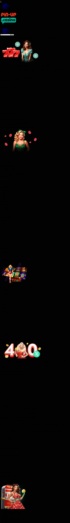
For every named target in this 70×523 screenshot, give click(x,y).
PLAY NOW (5, 3)
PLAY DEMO (5, 8)
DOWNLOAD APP (6, 6)
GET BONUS (5, 5)
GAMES (4, 7)
